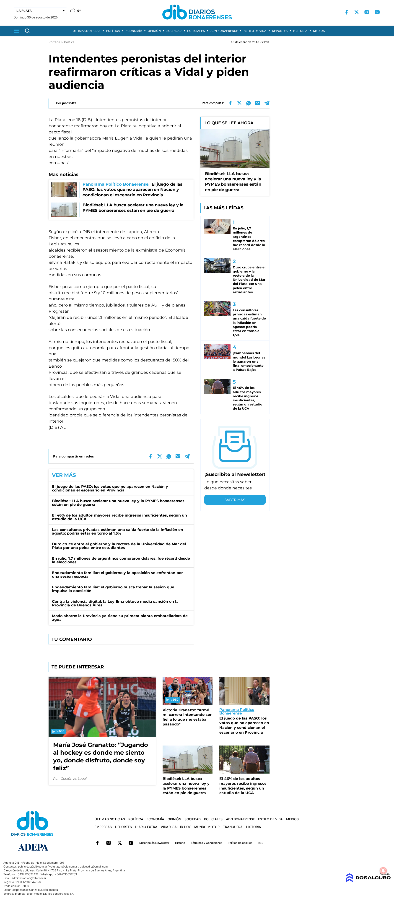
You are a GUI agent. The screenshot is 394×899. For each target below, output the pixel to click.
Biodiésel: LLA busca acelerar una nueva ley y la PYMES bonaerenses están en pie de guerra (118, 503)
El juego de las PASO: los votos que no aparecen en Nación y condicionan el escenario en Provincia (110, 488)
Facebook (97, 843)
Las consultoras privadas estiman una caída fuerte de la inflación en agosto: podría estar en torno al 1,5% (117, 531)
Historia (300, 31)
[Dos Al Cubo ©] (368, 881)
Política (113, 31)
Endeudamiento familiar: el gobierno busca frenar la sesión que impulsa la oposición (113, 589)
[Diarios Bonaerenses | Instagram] (366, 12)
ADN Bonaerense (224, 31)
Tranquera (233, 827)
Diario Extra (146, 827)
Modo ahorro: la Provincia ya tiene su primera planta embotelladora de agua (120, 618)
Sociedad (173, 31)
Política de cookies (240, 842)
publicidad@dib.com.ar (32, 866)
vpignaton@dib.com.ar (63, 866)
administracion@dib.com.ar (29, 878)
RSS (260, 842)
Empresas (103, 827)
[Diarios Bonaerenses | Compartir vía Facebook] (230, 103)
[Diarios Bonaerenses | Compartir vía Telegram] (267, 103)
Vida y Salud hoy (176, 827)
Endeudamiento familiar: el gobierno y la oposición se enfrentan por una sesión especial (117, 575)
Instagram (108, 843)
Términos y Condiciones (206, 842)
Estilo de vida (255, 31)
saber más (235, 500)
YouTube (131, 843)
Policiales (196, 31)
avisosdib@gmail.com (94, 866)
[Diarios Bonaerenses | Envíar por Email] (257, 103)
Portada (54, 42)
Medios (319, 31)
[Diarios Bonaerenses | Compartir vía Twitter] (239, 103)
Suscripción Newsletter (154, 842)
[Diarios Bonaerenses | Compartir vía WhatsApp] (248, 103)
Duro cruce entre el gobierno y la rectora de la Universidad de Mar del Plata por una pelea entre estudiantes (119, 546)
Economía (134, 31)
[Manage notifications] (383, 870)
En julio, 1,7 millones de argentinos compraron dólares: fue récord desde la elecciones (121, 560)
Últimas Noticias (86, 31)
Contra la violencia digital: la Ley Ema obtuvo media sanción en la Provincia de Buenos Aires (115, 603)
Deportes (280, 31)
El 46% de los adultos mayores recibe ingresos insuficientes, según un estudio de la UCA (119, 517)
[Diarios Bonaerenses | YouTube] (377, 12)
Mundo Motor (207, 827)
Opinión (154, 31)
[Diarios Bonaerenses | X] (356, 12)
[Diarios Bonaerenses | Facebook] (346, 12)
